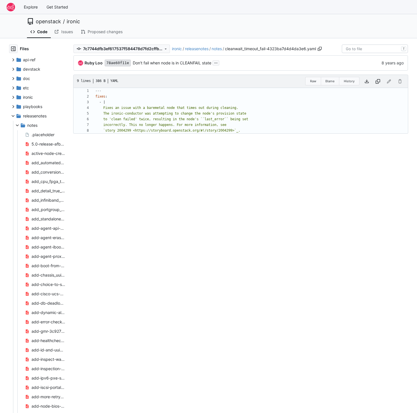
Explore (31, 7)
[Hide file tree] (13, 49)
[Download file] (366, 81)
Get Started (57, 7)
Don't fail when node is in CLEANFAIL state (172, 62)
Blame (329, 81)
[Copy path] (320, 49)
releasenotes (196, 48)
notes (217, 48)
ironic (73, 21)
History (349, 81)
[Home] (11, 7)
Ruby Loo (94, 62)
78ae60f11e (117, 63)
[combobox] (375, 49)
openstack (48, 21)
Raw (313, 81)
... (216, 62)
